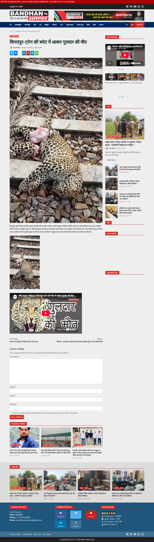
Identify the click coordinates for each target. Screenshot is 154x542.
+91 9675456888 (23, 517)
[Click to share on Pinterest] (28, 53)
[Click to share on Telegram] (32, 53)
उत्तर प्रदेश (110, 137)
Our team (47, 534)
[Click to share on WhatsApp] (36, 53)
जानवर (11, 36)
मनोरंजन (54, 25)
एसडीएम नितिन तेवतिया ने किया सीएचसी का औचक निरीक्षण (111, 184)
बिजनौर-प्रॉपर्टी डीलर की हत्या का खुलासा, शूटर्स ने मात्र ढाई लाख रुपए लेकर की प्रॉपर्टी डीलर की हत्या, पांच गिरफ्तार (87, 437)
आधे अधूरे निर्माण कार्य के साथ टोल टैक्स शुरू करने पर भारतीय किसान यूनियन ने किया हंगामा (56, 437)
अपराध (76, 445)
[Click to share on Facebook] (15, 53)
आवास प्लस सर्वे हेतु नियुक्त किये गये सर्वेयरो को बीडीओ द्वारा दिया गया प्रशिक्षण (111, 198)
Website (13, 404)
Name (13, 387)
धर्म (40, 25)
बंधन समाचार (16, 48)
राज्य (61, 25)
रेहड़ (115, 137)
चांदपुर (81, 488)
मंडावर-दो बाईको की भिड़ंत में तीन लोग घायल (24, 340)
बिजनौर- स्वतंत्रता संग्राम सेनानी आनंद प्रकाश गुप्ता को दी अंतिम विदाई (79, 340)
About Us (37, 534)
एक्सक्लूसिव (18, 25)
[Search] (127, 25)
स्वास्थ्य (101, 25)
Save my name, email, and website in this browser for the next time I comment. (45, 413)
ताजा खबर (46, 445)
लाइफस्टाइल (69, 25)
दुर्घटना (13, 445)
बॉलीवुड (46, 25)
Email (13, 395)
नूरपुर (53, 488)
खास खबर (27, 25)
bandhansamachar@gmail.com (29, 520)
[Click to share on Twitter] (11, 53)
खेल (35, 25)
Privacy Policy (15, 534)
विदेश (88, 25)
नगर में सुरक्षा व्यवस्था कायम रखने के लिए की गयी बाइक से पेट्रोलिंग (111, 170)
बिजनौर (16, 36)
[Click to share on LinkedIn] (24, 53)
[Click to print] (20, 53)
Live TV (140, 25)
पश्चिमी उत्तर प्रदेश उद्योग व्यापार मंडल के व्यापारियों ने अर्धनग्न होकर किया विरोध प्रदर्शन (111, 212)
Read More (111, 160)
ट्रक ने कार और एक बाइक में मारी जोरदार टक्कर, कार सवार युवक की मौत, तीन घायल (24, 437)
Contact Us (27, 534)
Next (128, 69)
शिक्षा (94, 25)
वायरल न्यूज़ (80, 25)
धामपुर (121, 488)
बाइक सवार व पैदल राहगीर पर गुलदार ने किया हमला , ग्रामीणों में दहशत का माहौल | (124, 125)
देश (10, 25)
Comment (14, 356)
